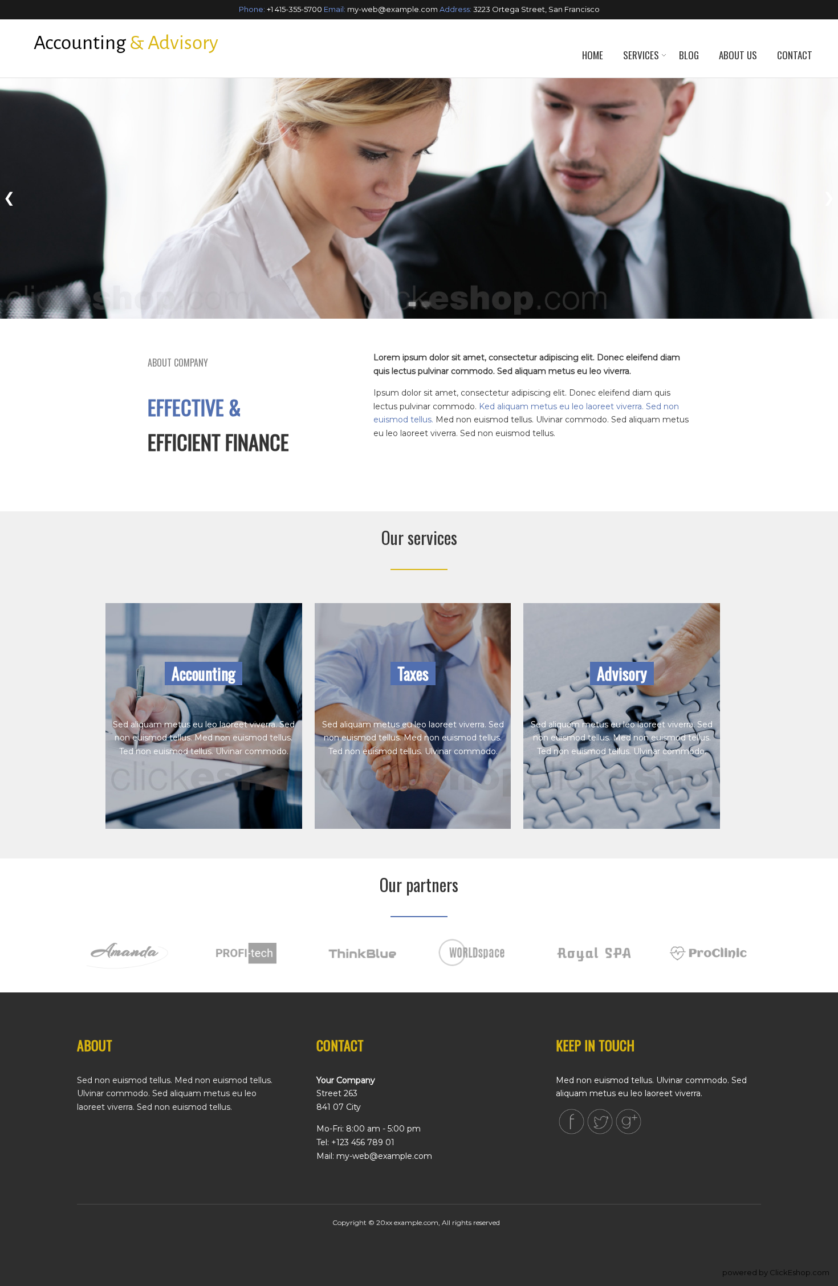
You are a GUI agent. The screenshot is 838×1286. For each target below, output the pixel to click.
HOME (592, 55)
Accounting (203, 673)
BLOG (689, 55)
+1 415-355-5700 (294, 9)
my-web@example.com (392, 9)
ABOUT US (738, 55)
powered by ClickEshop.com (775, 1272)
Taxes (413, 673)
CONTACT (794, 55)
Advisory (622, 673)
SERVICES (641, 55)
